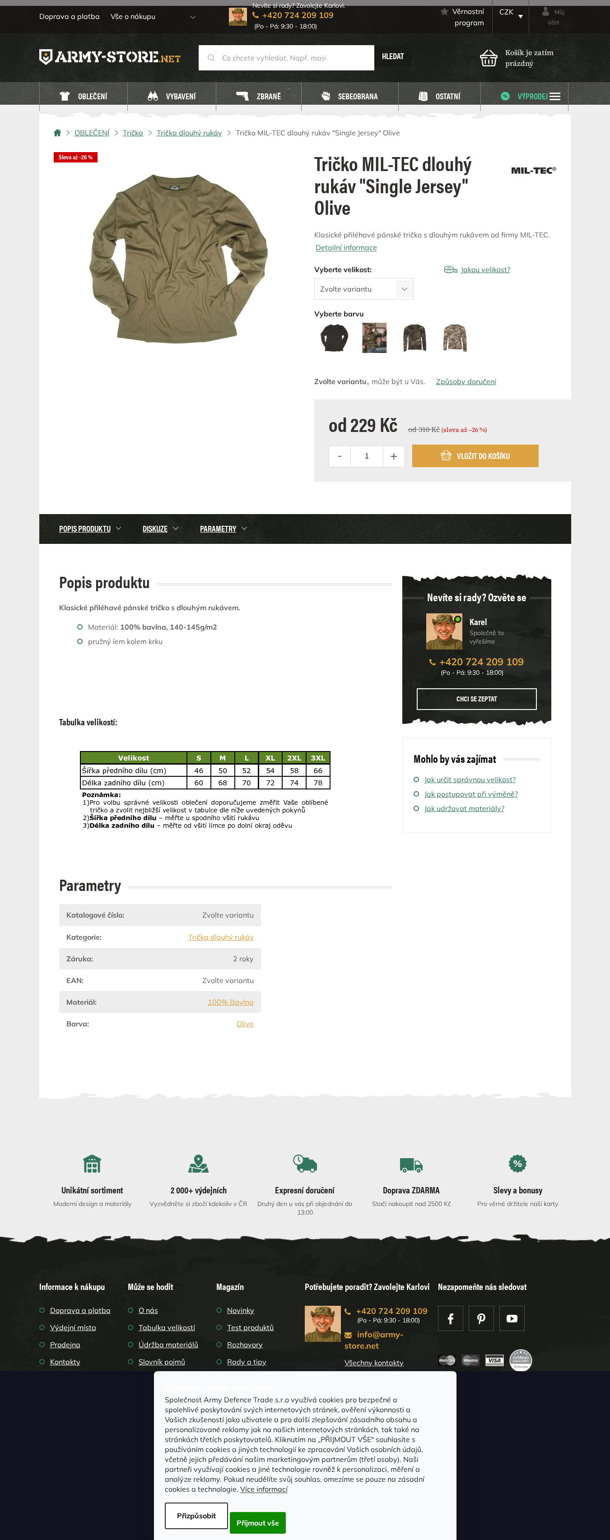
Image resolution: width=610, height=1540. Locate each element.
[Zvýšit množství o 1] (394, 456)
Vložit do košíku (483, 455)
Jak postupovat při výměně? (471, 793)
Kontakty (65, 1361)
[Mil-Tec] (534, 167)
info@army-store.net (374, 1340)
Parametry (218, 528)
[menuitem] (83, 96)
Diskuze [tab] (155, 528)
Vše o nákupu (133, 16)
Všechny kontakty (374, 1362)
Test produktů (250, 1327)
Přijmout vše (258, 1522)
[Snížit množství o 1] (340, 456)
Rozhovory (245, 1344)
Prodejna (65, 1344)
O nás (148, 1310)
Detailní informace (346, 247)
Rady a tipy (246, 1361)
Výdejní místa (73, 1327)
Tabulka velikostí (167, 1327)
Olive (245, 1023)
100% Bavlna (231, 1002)
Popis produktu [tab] (85, 528)
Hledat (393, 55)
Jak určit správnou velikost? (470, 779)
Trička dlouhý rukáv (221, 937)
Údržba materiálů (168, 1344)
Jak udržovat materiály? (464, 808)
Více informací (264, 1489)
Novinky (240, 1310)
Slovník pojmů (162, 1361)
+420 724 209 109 (481, 661)
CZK (506, 11)
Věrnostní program (468, 17)
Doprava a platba (69, 16)
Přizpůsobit (196, 1515)
